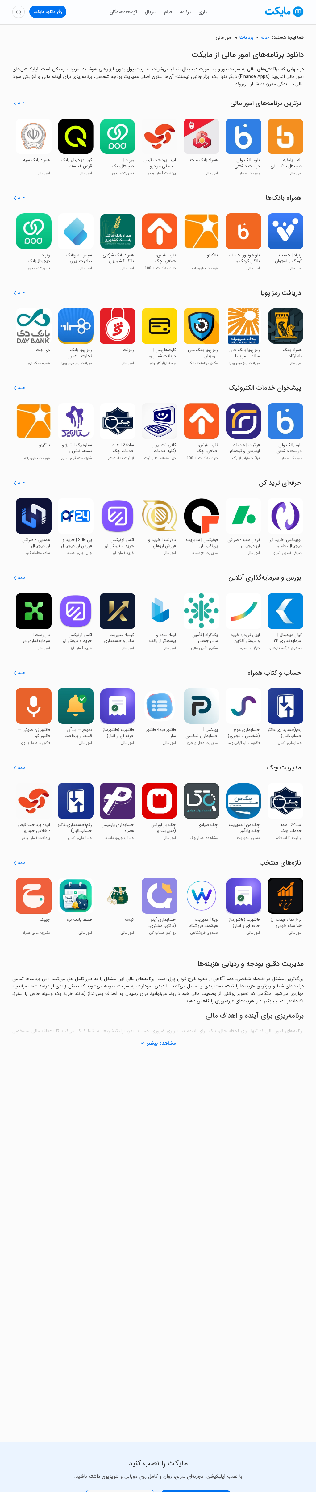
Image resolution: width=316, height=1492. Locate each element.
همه (22, 103)
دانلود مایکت (44, 12)
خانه (265, 37)
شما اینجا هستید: (287, 37)
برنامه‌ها (246, 37)
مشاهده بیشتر (161, 1043)
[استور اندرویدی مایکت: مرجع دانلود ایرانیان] (284, 16)
